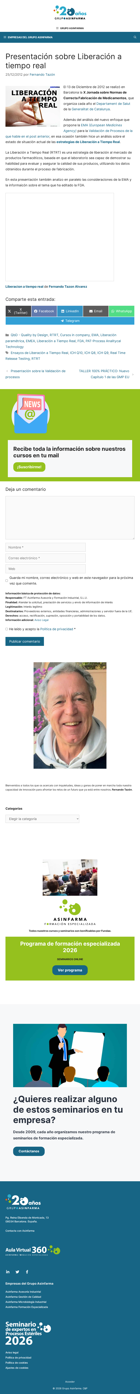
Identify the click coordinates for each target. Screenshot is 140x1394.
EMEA (30, 341)
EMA (95, 335)
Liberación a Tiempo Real (56, 341)
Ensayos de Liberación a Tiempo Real (39, 353)
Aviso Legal (41, 619)
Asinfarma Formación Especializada (26, 1306)
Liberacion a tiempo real (24, 286)
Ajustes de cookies (16, 1367)
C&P (85, 1388)
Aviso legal (11, 1352)
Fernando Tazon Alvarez (68, 286)
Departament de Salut (113, 104)
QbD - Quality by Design (29, 335)
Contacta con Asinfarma (19, 1230)
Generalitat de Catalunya (91, 109)
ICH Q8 (90, 353)
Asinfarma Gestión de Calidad (23, 1296)
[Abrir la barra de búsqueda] (135, 37)
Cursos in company (75, 335)
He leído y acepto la (42, 629)
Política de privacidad (57, 629)
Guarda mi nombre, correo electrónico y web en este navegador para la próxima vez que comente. (71, 580)
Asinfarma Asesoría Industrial (23, 1291)
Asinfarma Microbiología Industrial (25, 1301)
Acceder (70, 1381)
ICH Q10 (76, 353)
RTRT (54, 335)
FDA (80, 341)
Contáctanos (29, 1151)
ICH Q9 (102, 353)
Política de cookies (16, 1362)
